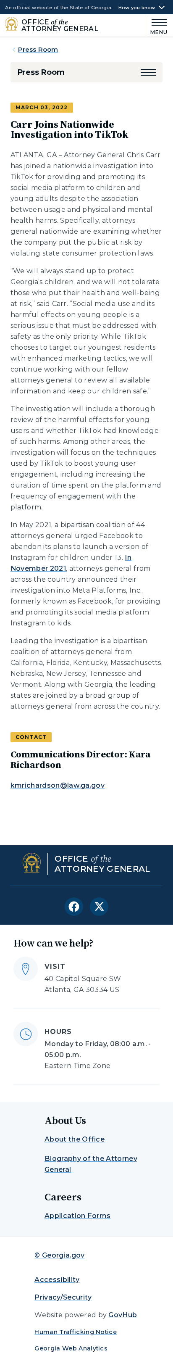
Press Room (38, 49)
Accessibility (56, 1280)
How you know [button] (136, 8)
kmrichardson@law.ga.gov (57, 785)
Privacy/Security (63, 1297)
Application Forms (77, 1216)
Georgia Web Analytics (70, 1348)
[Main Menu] (157, 25)
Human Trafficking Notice (75, 1332)
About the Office (75, 1139)
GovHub (122, 1315)
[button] (148, 72)
